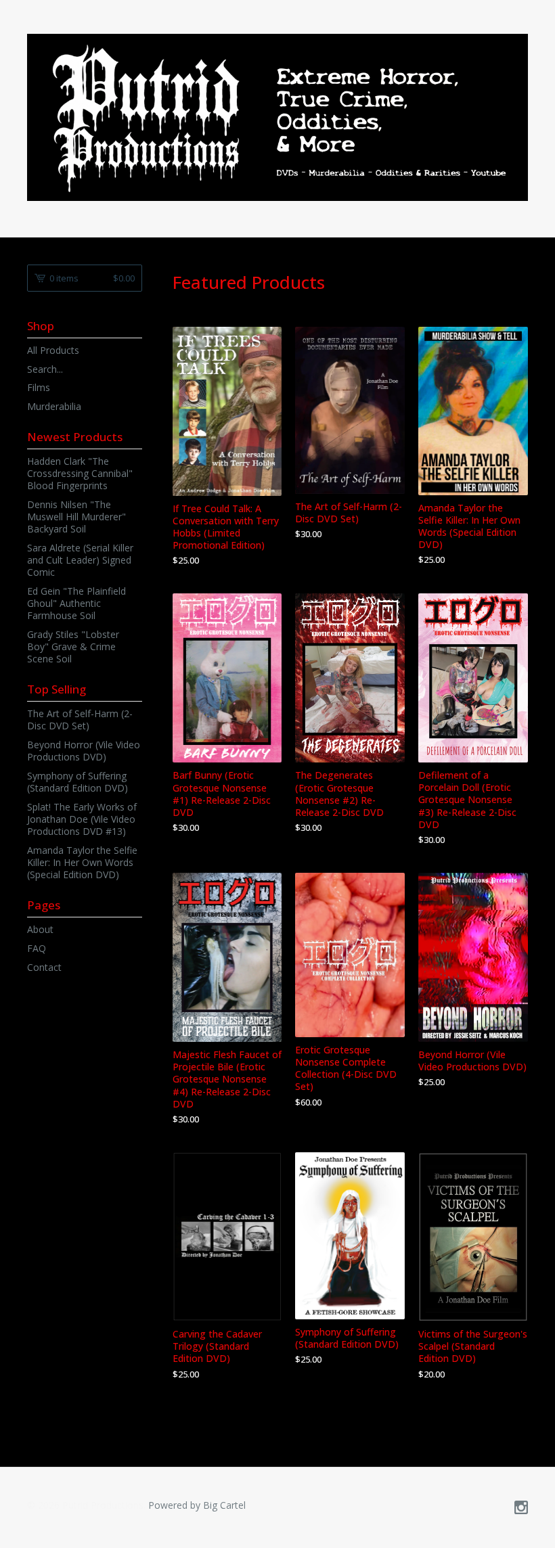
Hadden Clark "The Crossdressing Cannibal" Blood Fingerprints (80, 473)
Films (38, 387)
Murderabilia (54, 406)
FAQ (36, 948)
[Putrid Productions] (277, 117)
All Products (53, 350)
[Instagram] (521, 1508)
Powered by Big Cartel (197, 1505)
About (40, 929)
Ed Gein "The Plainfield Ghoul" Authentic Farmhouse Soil (76, 603)
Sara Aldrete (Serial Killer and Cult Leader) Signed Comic (80, 559)
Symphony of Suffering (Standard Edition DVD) (77, 781)
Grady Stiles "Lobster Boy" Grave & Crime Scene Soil (73, 646)
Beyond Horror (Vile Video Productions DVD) (83, 750)
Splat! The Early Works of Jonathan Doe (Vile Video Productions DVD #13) (82, 819)
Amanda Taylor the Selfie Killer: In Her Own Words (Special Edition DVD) (82, 862)
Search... (45, 369)
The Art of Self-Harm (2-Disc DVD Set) (80, 719)
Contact (44, 967)
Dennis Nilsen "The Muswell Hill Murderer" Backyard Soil (76, 516)
